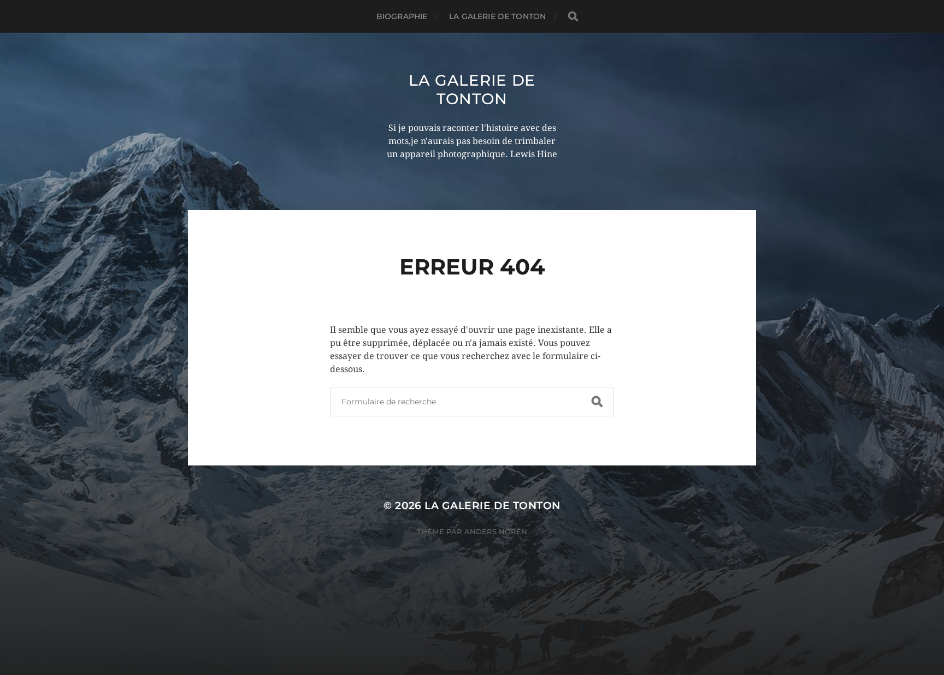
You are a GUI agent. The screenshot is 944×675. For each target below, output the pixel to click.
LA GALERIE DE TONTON (497, 16)
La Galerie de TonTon (472, 89)
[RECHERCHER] (573, 16)
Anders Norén (495, 531)
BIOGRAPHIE (401, 16)
